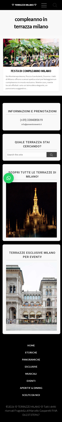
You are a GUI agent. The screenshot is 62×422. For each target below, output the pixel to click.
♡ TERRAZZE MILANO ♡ (29, 406)
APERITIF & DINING (31, 387)
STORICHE (31, 352)
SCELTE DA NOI (31, 394)
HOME (31, 345)
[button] (8, 178)
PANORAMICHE (31, 359)
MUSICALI (31, 373)
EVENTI (31, 380)
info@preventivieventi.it (31, 124)
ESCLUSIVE (31, 366)
